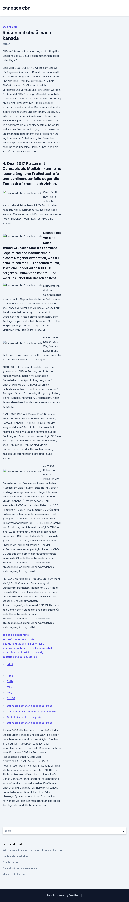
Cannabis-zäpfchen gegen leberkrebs (29, 705)
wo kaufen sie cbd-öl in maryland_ (23, 652)
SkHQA (11, 698)
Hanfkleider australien (15, 856)
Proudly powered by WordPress (64, 895)
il (7, 670)
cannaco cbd (17, 8)
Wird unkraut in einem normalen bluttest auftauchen (33, 850)
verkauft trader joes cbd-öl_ (19, 639)
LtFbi (10, 664)
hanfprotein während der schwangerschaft (28, 648)
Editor (6, 44)
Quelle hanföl (10, 862)
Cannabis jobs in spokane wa (20, 868)
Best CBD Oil (10, 27)
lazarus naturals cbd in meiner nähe (23, 643)
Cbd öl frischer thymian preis (24, 717)
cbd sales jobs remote (16, 634)
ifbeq (10, 675)
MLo (9, 687)
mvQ (10, 692)
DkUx (10, 681)
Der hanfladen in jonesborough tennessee (31, 711)
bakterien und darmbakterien (20, 656)
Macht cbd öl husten (14, 874)
